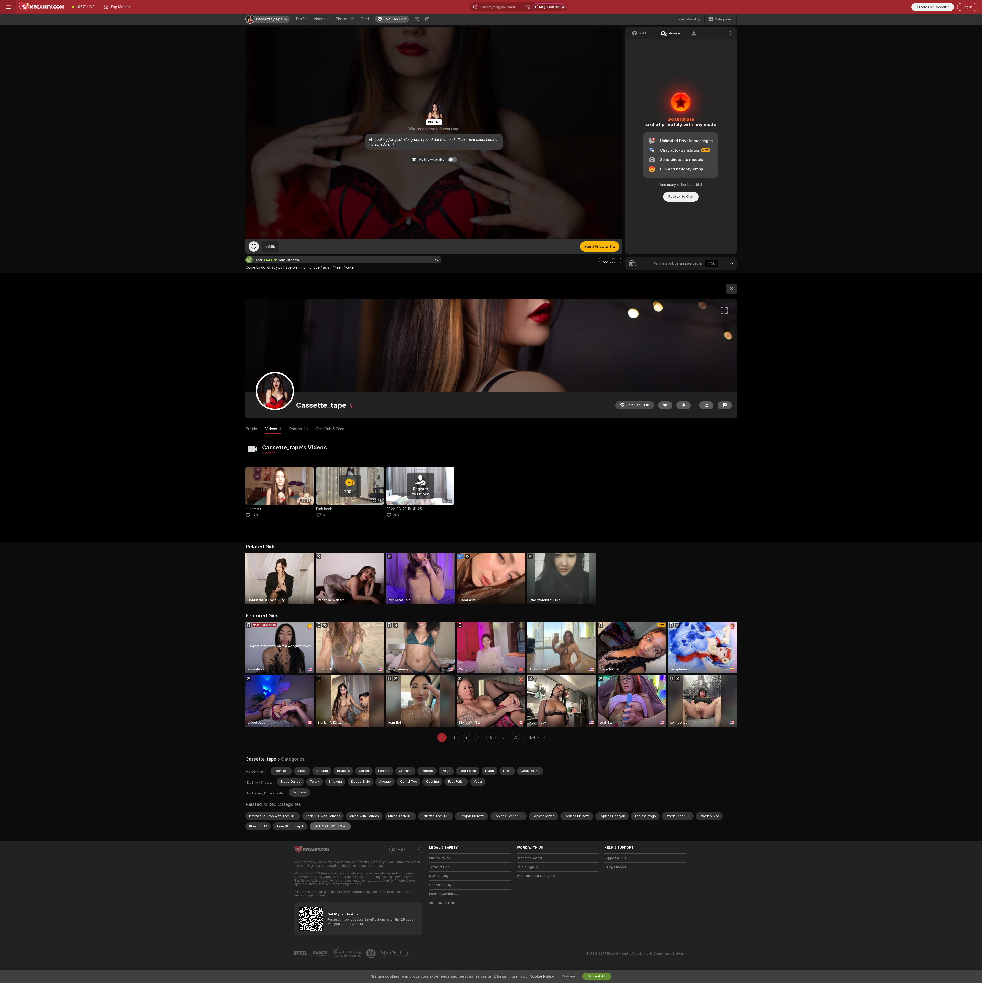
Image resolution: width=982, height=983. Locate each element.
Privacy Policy (439, 858)
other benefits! (689, 185)
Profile (301, 19)
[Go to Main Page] (42, 7)
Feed (364, 19)
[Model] (731, 289)
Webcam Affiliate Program (536, 876)
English (401, 849)
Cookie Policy (542, 976)
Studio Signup (527, 867)
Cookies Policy (440, 885)
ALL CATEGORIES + (330, 826)
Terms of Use (439, 867)
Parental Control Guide (445, 894)
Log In (967, 7)
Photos (345, 19)
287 (396, 515)
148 (255, 515)
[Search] (527, 6)
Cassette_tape (261, 759)
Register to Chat (680, 196)
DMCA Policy (439, 876)
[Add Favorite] (254, 246)
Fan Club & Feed (330, 429)
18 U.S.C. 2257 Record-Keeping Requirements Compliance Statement (636, 953)
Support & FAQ (615, 858)
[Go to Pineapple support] (371, 953)
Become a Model (529, 858)
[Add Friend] (706, 405)
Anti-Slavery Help (442, 903)
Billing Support (615, 867)
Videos (321, 19)
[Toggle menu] (8, 7)
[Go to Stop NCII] (396, 954)
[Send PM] (725, 405)
